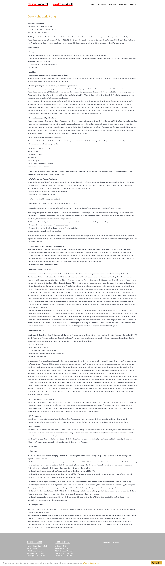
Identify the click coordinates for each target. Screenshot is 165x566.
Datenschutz (117, 542)
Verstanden (156, 563)
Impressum (106, 542)
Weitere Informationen (91, 563)
